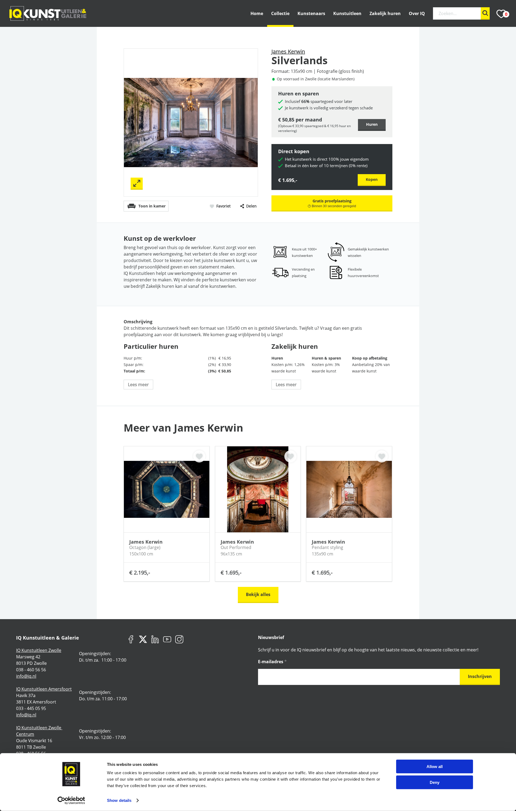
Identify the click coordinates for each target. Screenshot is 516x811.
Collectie (280, 13)
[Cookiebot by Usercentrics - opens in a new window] (71, 800)
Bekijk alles (258, 594)
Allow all (435, 766)
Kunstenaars (311, 13)
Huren (372, 124)
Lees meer (138, 384)
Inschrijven (480, 676)
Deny (434, 782)
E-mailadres (272, 662)
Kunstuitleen (347, 13)
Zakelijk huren (385, 13)
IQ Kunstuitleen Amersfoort (44, 689)
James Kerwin (288, 51)
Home (256, 13)
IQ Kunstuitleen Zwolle (38, 650)
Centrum (25, 734)
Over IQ (417, 13)
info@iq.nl (26, 676)
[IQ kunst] (47, 13)
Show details (119, 800)
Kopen (372, 179)
